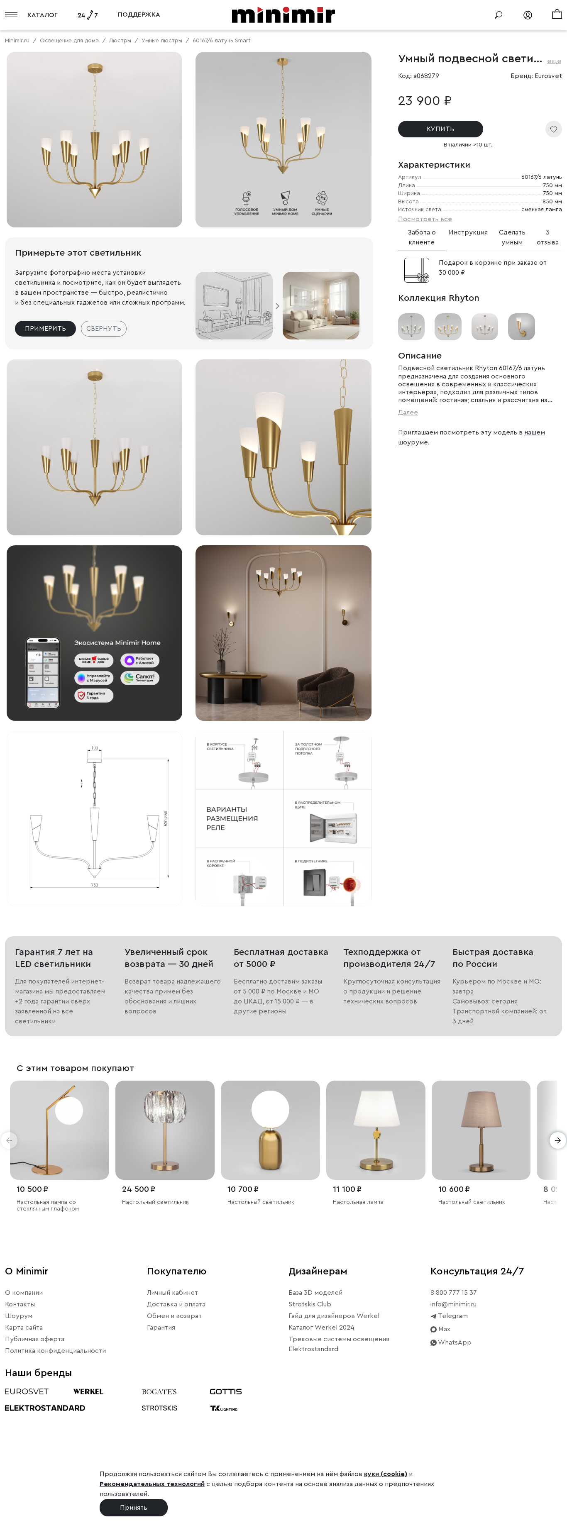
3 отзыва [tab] (548, 237)
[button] (9, 1140)
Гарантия (161, 1327)
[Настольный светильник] (165, 1130)
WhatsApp (454, 1342)
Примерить (45, 328)
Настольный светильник (155, 1202)
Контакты (20, 1304)
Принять (133, 1507)
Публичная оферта (34, 1339)
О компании (24, 1292)
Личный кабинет (172, 1292)
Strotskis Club (309, 1304)
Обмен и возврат (174, 1316)
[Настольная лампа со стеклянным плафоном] (59, 1130)
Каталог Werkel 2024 (321, 1327)
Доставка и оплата (176, 1304)
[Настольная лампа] (375, 1130)
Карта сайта (24, 1327)
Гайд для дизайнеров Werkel (333, 1316)
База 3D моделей (315, 1292)
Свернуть (103, 328)
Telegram (452, 1316)
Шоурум (18, 1316)
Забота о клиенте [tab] (422, 237)
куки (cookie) (385, 1474)
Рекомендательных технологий (152, 1484)
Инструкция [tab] (468, 232)
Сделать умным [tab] (512, 237)
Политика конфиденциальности (55, 1350)
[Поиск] (498, 15)
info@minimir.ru (453, 1304)
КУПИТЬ (440, 129)
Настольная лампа (358, 1202)
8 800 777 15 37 (453, 1292)
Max (443, 1329)
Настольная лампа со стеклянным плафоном (48, 1205)
